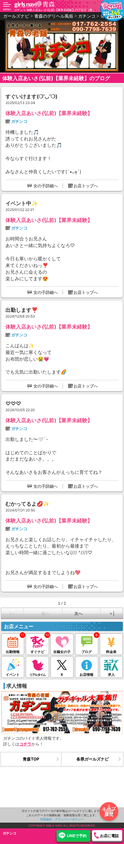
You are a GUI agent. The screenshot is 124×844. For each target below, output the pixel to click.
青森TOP (31, 758)
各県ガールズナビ (92, 758)
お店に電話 (109, 835)
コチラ (25, 743)
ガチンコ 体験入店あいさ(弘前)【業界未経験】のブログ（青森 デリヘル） (54, 10)
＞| (111, 613)
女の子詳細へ (45, 185)
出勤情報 (13, 652)
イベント (13, 674)
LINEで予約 (77, 835)
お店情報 (86, 674)
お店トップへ (86, 185)
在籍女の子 (62, 652)
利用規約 (46, 819)
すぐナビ (37, 652)
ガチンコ (19, 121)
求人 (111, 674)
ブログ (86, 652)
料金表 (111, 652)
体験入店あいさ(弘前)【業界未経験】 (49, 113)
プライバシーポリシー (69, 819)
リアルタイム (37, 675)
